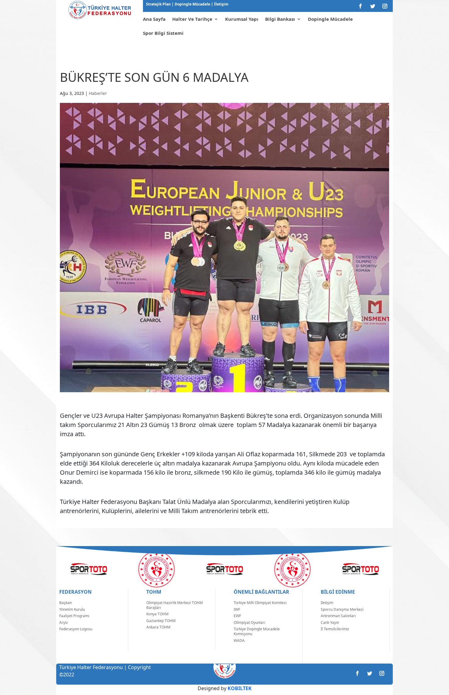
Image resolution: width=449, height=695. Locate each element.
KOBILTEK (240, 688)
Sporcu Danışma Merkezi (342, 609)
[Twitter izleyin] (373, 6)
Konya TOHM (157, 614)
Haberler (98, 93)
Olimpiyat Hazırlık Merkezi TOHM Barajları (174, 605)
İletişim (220, 4)
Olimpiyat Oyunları (249, 622)
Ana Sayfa (154, 19)
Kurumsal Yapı (241, 19)
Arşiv (63, 622)
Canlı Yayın (330, 622)
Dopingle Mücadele (192, 4)
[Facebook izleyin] (360, 6)
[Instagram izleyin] (385, 6)
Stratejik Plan (159, 4)
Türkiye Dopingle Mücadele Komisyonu (257, 631)
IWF (237, 609)
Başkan (65, 602)
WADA (239, 640)
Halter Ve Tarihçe (192, 19)
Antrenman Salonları (338, 615)
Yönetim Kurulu (72, 609)
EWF (237, 615)
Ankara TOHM (158, 627)
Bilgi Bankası (280, 19)
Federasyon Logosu (75, 629)
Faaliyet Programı (74, 615)
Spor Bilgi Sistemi (163, 33)
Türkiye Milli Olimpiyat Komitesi (260, 602)
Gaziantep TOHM (161, 620)
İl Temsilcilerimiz (335, 629)
